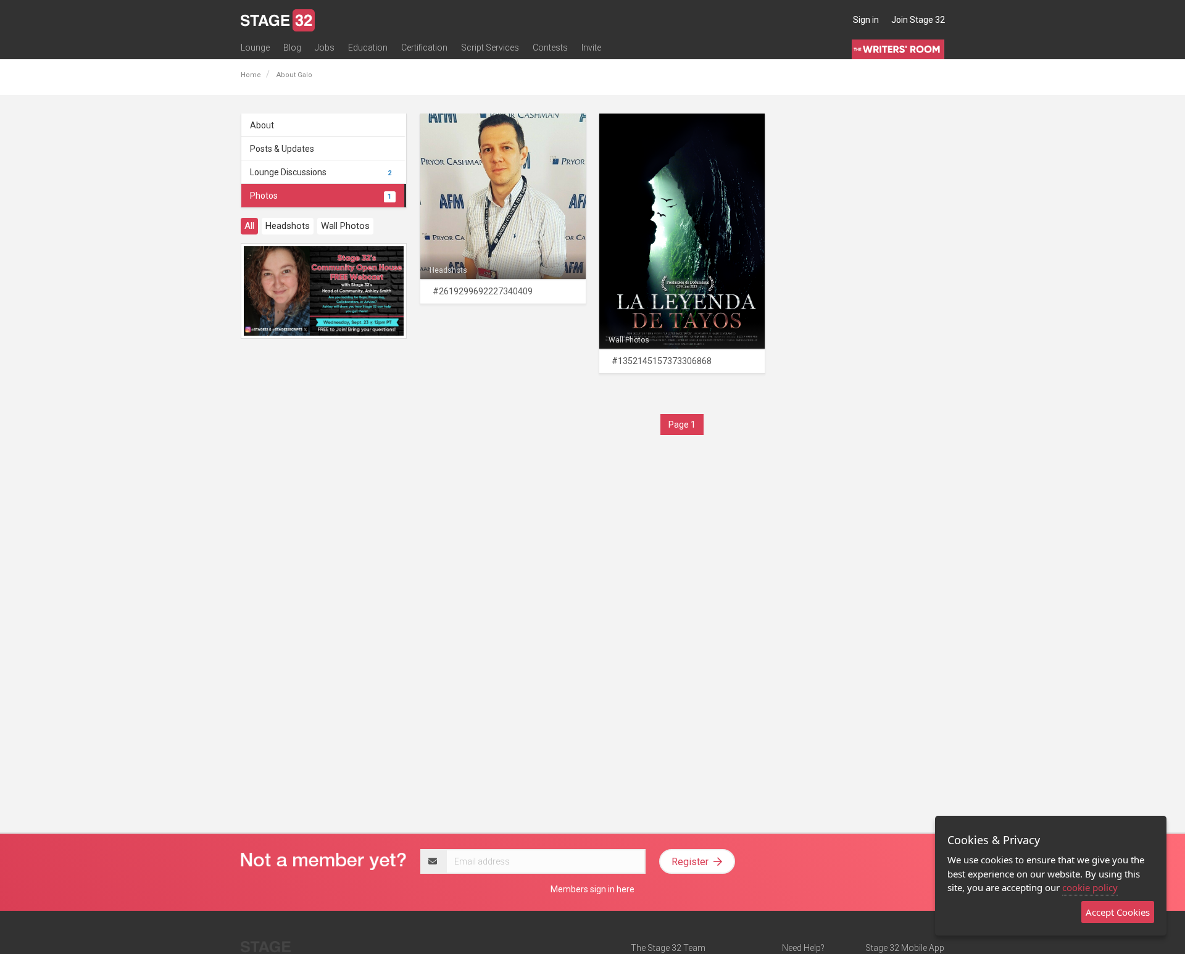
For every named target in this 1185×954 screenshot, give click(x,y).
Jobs (325, 47)
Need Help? (803, 948)
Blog (292, 47)
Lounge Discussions (320, 172)
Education (368, 47)
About (262, 125)
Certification (424, 47)
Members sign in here (592, 889)
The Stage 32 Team (668, 948)
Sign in (866, 20)
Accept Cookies (1118, 912)
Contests (550, 47)
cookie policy (1090, 887)
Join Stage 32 (918, 20)
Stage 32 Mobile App (904, 948)
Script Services (490, 47)
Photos (320, 196)
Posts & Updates (282, 149)
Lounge (255, 47)
